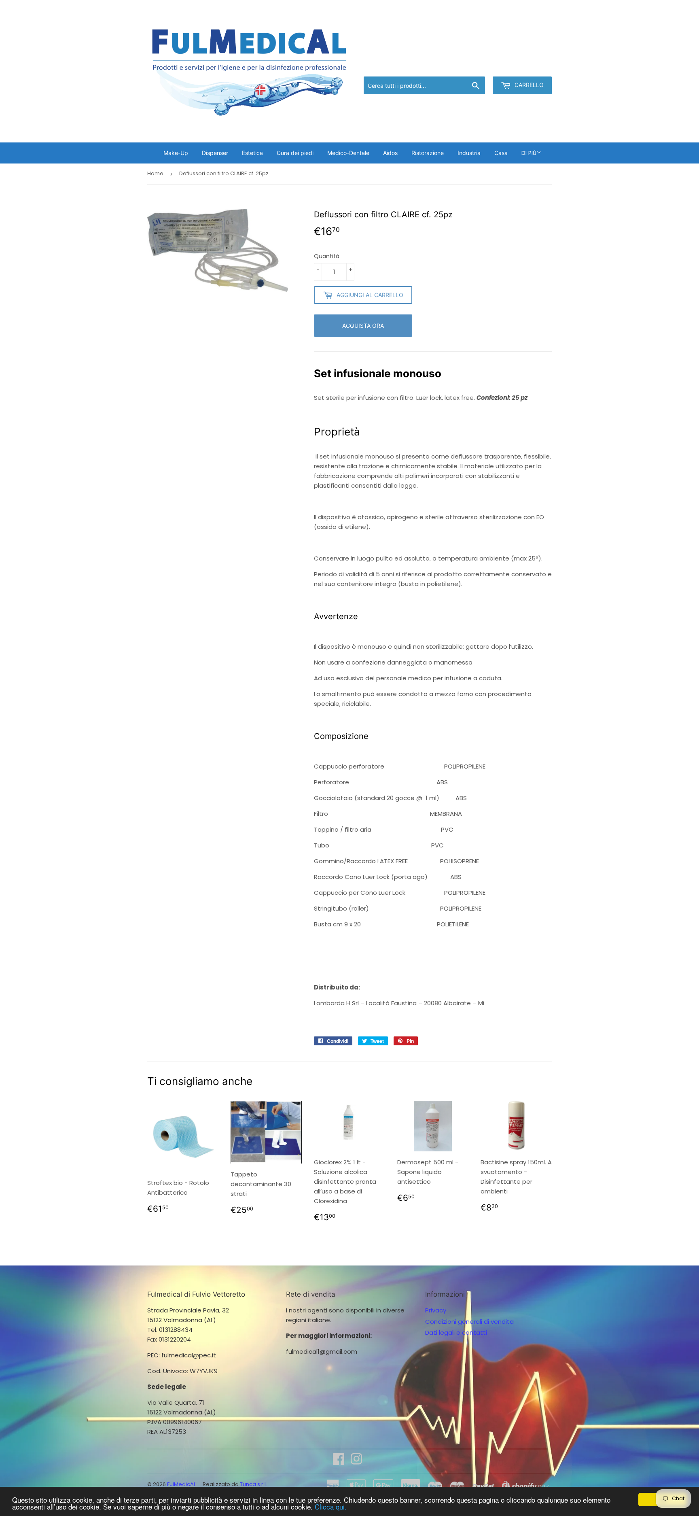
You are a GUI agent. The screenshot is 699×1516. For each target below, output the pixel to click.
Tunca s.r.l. (253, 1484)
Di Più (528, 153)
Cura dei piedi (295, 152)
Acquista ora (363, 325)
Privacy (435, 1310)
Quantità (326, 256)
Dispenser (215, 152)
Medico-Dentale (348, 152)
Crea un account (528, 66)
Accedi (485, 66)
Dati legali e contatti (456, 1332)
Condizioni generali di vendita (469, 1321)
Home (155, 173)
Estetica (252, 152)
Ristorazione (427, 152)
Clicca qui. (331, 1506)
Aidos (390, 152)
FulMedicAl (181, 1484)
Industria (469, 152)
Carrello (528, 84)
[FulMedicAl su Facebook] (339, 1461)
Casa (501, 152)
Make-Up (175, 152)
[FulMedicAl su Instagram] (356, 1461)
